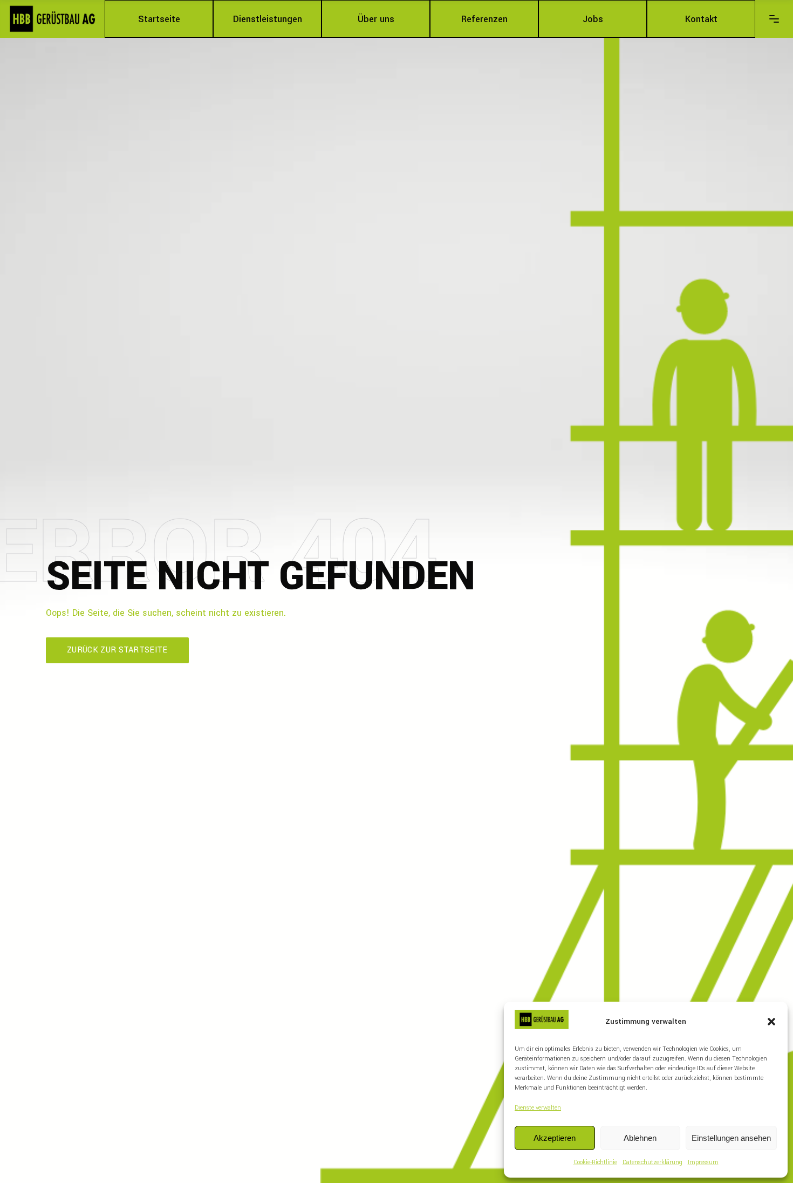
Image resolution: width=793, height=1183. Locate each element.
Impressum (703, 1162)
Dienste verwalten (538, 1108)
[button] (771, 1021)
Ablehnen (640, 1138)
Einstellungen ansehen (731, 1138)
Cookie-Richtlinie (595, 1162)
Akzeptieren (555, 1138)
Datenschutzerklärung (652, 1162)
